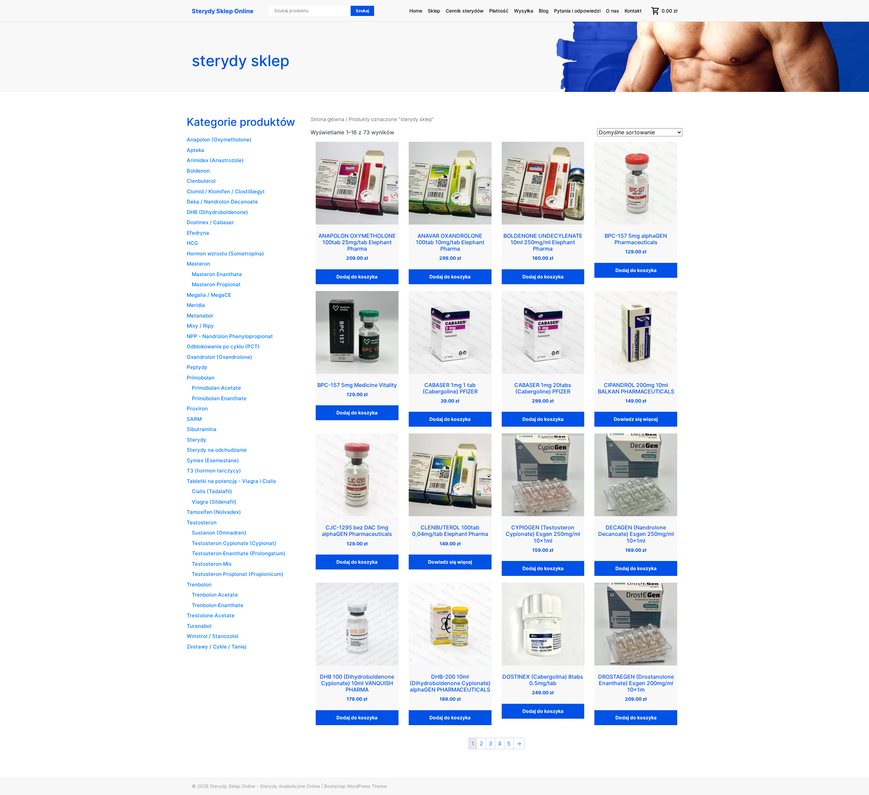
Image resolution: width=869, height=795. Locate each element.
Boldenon (198, 171)
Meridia (196, 305)
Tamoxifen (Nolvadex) (214, 512)
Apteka (195, 150)
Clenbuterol (201, 181)
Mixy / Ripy (200, 326)
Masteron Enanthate (217, 274)
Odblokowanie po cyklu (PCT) (223, 346)
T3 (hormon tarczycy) (214, 470)
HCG (192, 243)
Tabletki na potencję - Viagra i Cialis (231, 481)
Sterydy (196, 440)
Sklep (434, 11)
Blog (544, 11)
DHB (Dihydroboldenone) (217, 212)
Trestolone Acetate (211, 615)
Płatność (499, 11)
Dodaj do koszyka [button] (356, 276)
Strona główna (327, 119)
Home (415, 11)
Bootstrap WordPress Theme (355, 786)
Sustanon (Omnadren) (219, 532)
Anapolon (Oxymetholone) (219, 139)
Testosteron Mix (212, 564)
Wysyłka (523, 11)
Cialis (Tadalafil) (212, 491)
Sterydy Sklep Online (223, 11)
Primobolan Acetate (216, 388)
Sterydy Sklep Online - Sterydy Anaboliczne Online (265, 786)
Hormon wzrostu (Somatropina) (225, 253)
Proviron (197, 408)
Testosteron (202, 522)
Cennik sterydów (465, 11)
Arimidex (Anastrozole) (215, 160)
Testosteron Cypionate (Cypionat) (234, 543)
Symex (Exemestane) (213, 460)
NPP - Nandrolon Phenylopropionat (230, 336)
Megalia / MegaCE (209, 295)
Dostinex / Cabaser (210, 222)
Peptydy (197, 367)
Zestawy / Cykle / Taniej (216, 646)
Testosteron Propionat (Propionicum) (237, 574)
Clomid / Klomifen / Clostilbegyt (226, 191)
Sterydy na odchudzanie (217, 450)
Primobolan (201, 377)
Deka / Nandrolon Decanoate (222, 201)
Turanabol (199, 626)
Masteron (198, 263)
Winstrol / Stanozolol (212, 636)
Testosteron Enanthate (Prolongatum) (238, 553)
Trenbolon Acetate (215, 595)
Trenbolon (199, 584)
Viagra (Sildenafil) (214, 502)
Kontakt (633, 11)
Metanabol (200, 315)
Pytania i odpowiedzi (577, 11)
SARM (194, 419)
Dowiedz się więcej (636, 419)
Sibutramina (202, 429)
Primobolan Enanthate (219, 398)
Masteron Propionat (216, 284)
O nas (612, 11)
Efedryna (198, 233)
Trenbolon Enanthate (217, 605)
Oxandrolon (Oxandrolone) (219, 357)
